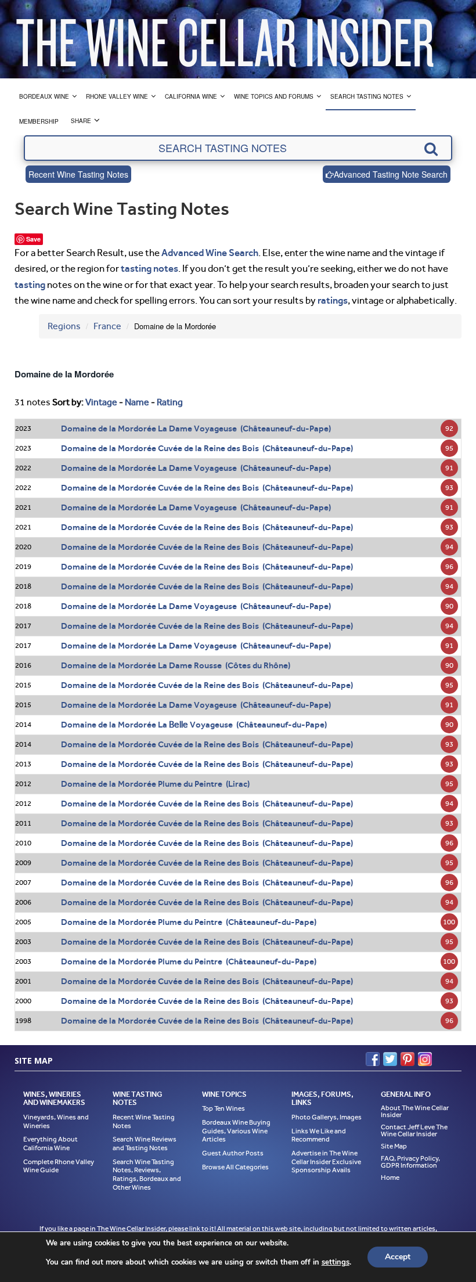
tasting (30, 284)
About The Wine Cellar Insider (415, 1111)
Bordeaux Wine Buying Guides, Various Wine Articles (236, 1130)
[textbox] (238, 148)
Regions (64, 326)
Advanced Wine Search (209, 252)
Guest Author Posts (233, 1153)
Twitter (390, 1059)
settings (335, 1262)
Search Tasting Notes (366, 96)
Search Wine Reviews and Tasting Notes (144, 1143)
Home (390, 1177)
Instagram (425, 1059)
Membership (39, 121)
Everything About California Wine (50, 1143)
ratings (333, 300)
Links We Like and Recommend (318, 1135)
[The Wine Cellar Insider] (225, 39)
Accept (397, 1256)
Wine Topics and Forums (273, 96)
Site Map (394, 1146)
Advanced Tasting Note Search (391, 174)
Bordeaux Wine (44, 96)
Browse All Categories (235, 1167)
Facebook (373, 1059)
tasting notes (149, 268)
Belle (178, 724)
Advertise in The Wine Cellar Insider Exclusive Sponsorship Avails (326, 1161)
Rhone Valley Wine (117, 96)
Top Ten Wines (223, 1108)
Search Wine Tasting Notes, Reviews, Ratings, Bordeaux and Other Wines (147, 1174)
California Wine (191, 96)
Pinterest (407, 1059)
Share (81, 121)
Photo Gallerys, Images (326, 1117)
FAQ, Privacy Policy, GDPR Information (410, 1161)
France (107, 326)
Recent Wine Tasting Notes (78, 174)
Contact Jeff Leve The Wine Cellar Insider (414, 1130)
